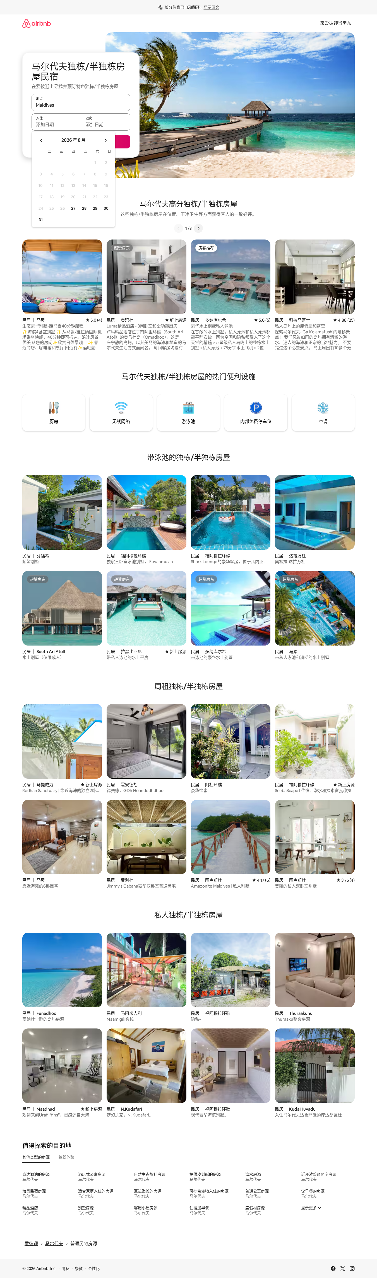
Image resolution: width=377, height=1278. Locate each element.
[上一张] (178, 228)
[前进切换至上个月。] (41, 140)
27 (73, 208)
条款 (79, 1268)
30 (106, 208)
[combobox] (81, 105)
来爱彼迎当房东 (335, 23)
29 (95, 208)
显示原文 (211, 7)
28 (84, 208)
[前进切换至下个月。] (105, 140)
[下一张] (198, 228)
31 (41, 219)
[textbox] (56, 124)
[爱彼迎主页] (36, 23)
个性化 (94, 1268)
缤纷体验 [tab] (66, 1157)
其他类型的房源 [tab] (36, 1157)
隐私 (65, 1268)
